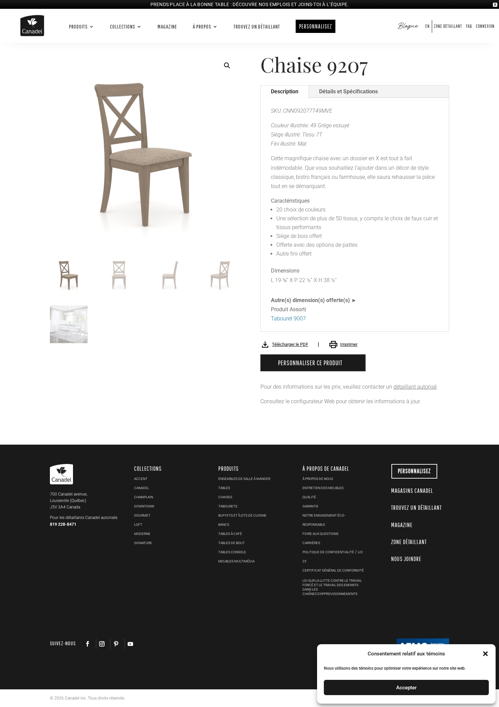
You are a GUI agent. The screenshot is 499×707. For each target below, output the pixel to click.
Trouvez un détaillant (257, 27)
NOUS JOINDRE (406, 558)
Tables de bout (231, 543)
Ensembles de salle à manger (244, 479)
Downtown (144, 506)
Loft (138, 524)
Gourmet (142, 515)
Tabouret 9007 (288, 318)
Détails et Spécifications (348, 91)
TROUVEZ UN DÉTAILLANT (416, 507)
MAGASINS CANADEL (412, 490)
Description (284, 91)
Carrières (311, 543)
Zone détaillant (448, 26)
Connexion (485, 26)
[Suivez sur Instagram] (101, 643)
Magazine (167, 27)
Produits (78, 27)
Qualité (309, 497)
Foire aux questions (320, 534)
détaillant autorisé (415, 387)
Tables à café (230, 534)
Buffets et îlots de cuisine (242, 515)
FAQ (469, 26)
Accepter (406, 688)
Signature (143, 543)
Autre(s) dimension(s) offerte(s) (310, 300)
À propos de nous (317, 479)
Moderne (142, 534)
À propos (202, 27)
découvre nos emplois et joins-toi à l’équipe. (291, 4)
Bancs (223, 524)
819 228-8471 (63, 524)
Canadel (141, 488)
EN (427, 26)
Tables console (232, 552)
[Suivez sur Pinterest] (116, 643)
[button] (227, 65)
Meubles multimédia (236, 561)
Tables (224, 488)
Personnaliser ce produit (310, 363)
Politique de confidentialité (328, 552)
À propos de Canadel (325, 468)
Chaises (225, 497)
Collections (122, 27)
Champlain (143, 497)
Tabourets (227, 506)
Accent (140, 479)
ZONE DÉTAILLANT (409, 541)
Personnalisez (414, 471)
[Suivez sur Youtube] (130, 643)
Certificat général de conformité (333, 570)
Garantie (310, 506)
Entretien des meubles (323, 488)
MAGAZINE (401, 524)
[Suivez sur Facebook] (87, 643)
